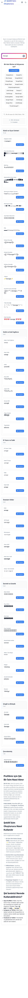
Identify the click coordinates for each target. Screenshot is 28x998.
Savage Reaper (9, 99)
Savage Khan (9, 102)
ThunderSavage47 (14, 106)
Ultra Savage (9, 78)
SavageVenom (9, 75)
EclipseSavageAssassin (14, 87)
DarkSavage (9, 93)
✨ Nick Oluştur (14, 70)
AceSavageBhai (9, 96)
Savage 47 (19, 90)
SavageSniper (19, 81)
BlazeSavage (18, 93)
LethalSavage (19, 102)
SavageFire (19, 75)
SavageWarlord (18, 78)
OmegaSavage (9, 81)
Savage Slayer (8, 84)
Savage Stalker (19, 96)
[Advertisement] (14, 19)
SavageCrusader (19, 84)
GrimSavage (19, 99)
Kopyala (20, 144)
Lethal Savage (9, 90)
